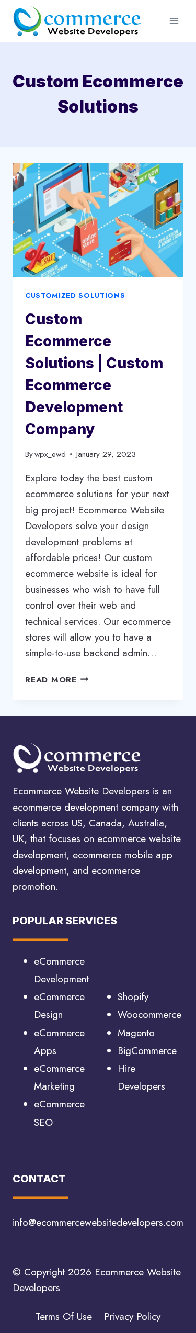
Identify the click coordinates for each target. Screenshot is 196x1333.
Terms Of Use (64, 1316)
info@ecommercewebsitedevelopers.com (98, 1222)
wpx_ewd (50, 454)
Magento (136, 1033)
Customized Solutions (75, 295)
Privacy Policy (132, 1316)
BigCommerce (147, 1051)
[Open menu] (173, 21)
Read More (57, 680)
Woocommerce (149, 1014)
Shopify (133, 997)
